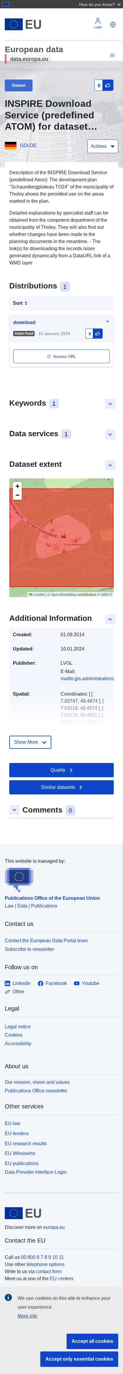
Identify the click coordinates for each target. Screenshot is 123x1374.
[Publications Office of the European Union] (59, 878)
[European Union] (59, 1213)
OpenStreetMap (63, 594)
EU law (12, 1123)
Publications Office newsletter (36, 1090)
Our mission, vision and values (37, 1082)
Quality (57, 769)
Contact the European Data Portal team (46, 940)
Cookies (13, 1034)
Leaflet (38, 594)
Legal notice (18, 1026)
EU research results (26, 1143)
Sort (17, 303)
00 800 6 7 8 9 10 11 (42, 1257)
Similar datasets (58, 787)
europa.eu (54, 1227)
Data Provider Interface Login (36, 1172)
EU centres (61, 1278)
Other (18, 991)
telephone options (45, 1264)
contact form (48, 1271)
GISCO (106, 594)
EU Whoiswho (20, 1153)
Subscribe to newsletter (29, 949)
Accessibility (18, 1043)
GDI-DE (28, 145)
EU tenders (17, 1133)
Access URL (64, 356)
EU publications (22, 1163)
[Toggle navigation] (111, 56)
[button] (100, 4)
